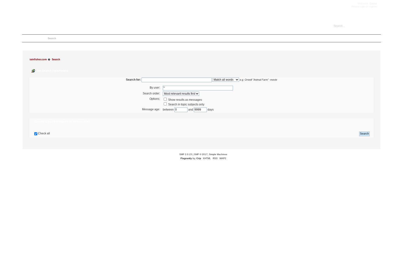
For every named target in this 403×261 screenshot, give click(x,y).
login (362, 6)
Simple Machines (218, 154)
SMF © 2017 (201, 154)
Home (28, 38)
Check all (44, 133)
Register (78, 38)
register (373, 6)
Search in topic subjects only (185, 104)
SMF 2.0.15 (185, 154)
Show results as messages (184, 99)
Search (52, 38)
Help (39, 38)
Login (65, 38)
